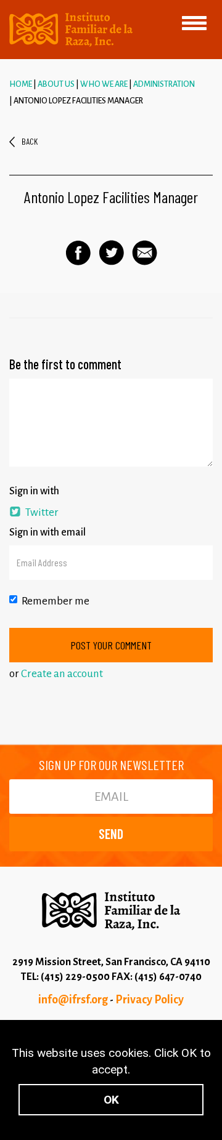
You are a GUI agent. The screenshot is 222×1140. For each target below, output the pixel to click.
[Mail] (144, 252)
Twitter (41, 512)
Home (20, 84)
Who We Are (104, 84)
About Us (56, 84)
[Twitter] (111, 252)
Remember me (55, 601)
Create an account (62, 674)
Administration (164, 84)
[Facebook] (78, 253)
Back (30, 141)
